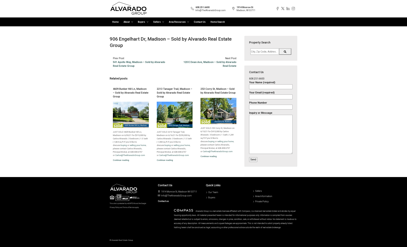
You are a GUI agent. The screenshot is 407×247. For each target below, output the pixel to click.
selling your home (138, 145)
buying (124, 145)
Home (115, 22)
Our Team (213, 192)
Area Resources (177, 22)
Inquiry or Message (260, 112)
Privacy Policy (115, 207)
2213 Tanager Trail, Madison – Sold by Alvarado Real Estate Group (174, 92)
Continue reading (121, 160)
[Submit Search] (285, 51)
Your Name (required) (262, 82)
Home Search (217, 22)
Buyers (141, 22)
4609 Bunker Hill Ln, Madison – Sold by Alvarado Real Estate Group (130, 92)
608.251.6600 (203, 7)
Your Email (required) (262, 92)
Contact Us (200, 22)
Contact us (163, 201)
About (127, 22)
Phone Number (258, 102)
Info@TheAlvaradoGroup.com (211, 10)
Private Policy (262, 201)
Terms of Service (129, 207)
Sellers (157, 22)
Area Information (263, 196)
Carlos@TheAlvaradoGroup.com (130, 155)
